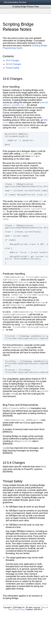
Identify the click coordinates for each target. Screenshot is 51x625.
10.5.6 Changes (13, 64)
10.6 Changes (12, 60)
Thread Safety (12, 68)
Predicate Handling (14, 273)
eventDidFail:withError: (25, 103)
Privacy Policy (19, 609)
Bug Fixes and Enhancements (20, 404)
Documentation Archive (15, 2)
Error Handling (11, 86)
